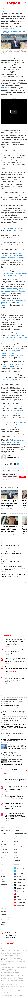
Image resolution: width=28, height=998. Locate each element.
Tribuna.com (6, 88)
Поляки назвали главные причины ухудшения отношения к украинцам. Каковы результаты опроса (12, 733)
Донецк (3, 876)
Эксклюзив (17, 847)
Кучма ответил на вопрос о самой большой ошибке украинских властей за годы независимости (15, 660)
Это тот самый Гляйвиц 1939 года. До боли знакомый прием (13, 575)
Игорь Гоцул (16, 470)
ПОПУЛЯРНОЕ (6, 635)
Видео (15, 852)
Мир (2, 838)
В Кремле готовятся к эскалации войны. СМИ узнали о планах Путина (13, 739)
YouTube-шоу (17, 857)
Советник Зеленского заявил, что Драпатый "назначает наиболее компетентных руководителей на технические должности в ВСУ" (15, 642)
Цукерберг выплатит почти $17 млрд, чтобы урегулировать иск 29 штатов (12, 700)
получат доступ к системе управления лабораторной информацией (12, 353)
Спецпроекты (17, 860)
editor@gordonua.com (10, 937)
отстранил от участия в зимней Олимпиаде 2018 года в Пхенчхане (13, 291)
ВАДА (9, 470)
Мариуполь (4, 884)
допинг (3, 470)
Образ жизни (4, 849)
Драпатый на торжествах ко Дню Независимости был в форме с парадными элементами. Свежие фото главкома (15, 816)
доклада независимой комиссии (13, 228)
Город (2, 864)
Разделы (16, 827)
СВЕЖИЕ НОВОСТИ (8, 695)
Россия (4, 468)
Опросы (16, 855)
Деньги (3, 836)
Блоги (15, 838)
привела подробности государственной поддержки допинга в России (12, 255)
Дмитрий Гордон (21, 868)
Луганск (3, 887)
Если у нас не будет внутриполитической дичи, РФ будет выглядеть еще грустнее (12, 545)
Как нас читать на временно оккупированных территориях (6, 925)
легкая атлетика (18, 468)
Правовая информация (7, 919)
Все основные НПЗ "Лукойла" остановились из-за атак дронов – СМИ (13, 706)
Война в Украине (5, 830)
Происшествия (5, 852)
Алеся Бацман (20, 888)
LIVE (15, 844)
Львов (2, 870)
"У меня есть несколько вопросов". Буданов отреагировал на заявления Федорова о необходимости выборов (16, 679)
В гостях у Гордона (19, 836)
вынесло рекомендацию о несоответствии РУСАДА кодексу (14, 273)
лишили (23, 422)
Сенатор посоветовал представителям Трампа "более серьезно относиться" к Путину (13, 713)
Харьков (3, 879)
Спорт (8, 8)
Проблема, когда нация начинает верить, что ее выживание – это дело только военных (13, 568)
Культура (3, 844)
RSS (18, 896)
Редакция (3, 914)
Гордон (3, 8)
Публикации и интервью (20, 833)
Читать (22, 476)
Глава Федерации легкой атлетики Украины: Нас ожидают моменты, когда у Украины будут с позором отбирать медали (9, 503)
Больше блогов (14, 581)
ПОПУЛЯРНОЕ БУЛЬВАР (9, 773)
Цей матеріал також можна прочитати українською (14, 31)
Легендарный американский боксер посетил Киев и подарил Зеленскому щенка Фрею (16, 651)
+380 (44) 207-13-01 (10, 932)
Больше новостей (14, 769)
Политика (3, 833)
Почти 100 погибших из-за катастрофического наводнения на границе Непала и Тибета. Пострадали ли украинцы (12, 763)
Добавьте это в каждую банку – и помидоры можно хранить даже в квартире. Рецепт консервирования (16, 796)
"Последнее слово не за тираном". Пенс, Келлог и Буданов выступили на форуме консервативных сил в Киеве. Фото (16, 669)
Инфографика (5, 855)
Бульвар (5, 513)
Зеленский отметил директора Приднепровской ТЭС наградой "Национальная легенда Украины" (11, 754)
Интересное (4, 857)
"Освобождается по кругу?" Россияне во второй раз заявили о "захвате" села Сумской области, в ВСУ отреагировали (13, 726)
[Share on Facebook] (11, 464)
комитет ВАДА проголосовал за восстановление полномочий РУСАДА (14, 337)
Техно (2, 847)
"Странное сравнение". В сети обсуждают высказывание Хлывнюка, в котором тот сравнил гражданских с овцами (9, 530)
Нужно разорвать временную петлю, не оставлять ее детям (13, 560)
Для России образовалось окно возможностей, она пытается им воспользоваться (13, 553)
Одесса (3, 873)
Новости (3, 827)
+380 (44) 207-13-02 (10, 935)
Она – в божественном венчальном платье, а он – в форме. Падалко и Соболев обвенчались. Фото (15, 779)
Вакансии (3, 911)
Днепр (3, 881)
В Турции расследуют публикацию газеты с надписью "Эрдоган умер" (14, 719)
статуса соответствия (9, 424)
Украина (10, 468)
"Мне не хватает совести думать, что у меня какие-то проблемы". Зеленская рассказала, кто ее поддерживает (15, 806)
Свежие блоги (7, 541)
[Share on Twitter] (14, 464)
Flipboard (19, 894)
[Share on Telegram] (18, 464)
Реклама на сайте (6, 917)
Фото (15, 849)
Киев (2, 868)
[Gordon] (13, 3)
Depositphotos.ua (5, 959)
